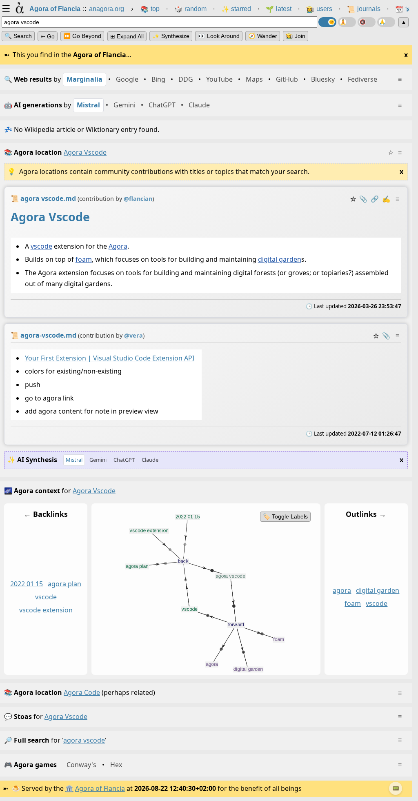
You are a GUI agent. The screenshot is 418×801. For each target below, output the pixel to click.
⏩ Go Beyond (82, 36)
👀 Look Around (219, 36)
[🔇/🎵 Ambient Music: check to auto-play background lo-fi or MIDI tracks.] (367, 22)
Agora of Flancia (100, 788)
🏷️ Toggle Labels (285, 516)
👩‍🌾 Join (295, 36)
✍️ (386, 198)
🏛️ (69, 788)
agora (342, 590)
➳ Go (47, 36)
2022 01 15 (26, 584)
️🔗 (375, 198)
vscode (41, 245)
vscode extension (46, 609)
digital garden (279, 259)
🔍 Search (18, 36)
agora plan (64, 584)
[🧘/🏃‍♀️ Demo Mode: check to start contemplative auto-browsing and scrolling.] (347, 22)
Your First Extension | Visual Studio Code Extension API (109, 358)
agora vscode (65, 716)
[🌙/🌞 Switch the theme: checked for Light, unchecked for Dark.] (327, 22)
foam (84, 259)
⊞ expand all (127, 36)
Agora (118, 245)
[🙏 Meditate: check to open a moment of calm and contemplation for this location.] (386, 22)
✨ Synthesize (170, 36)
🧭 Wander (262, 36)
